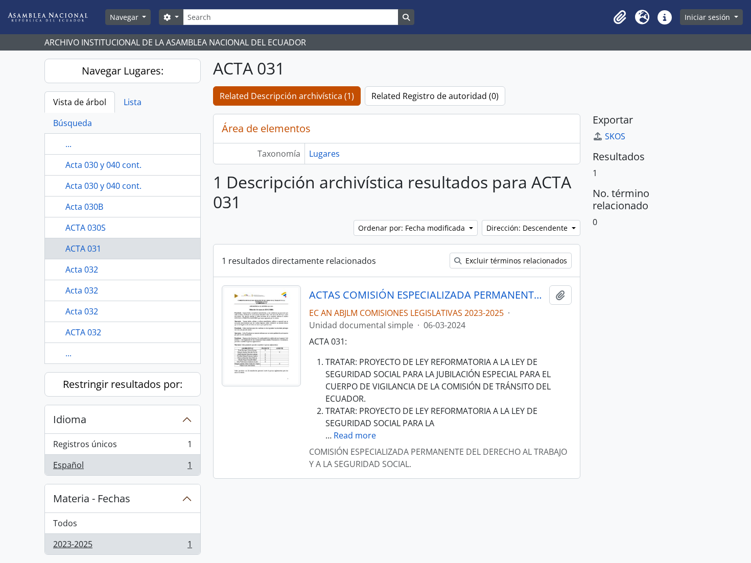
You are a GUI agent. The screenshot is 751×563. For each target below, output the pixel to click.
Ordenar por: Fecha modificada (412, 228)
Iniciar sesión (708, 17)
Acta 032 (81, 269)
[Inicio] (55, 17)
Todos (65, 523)
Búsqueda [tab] (72, 123)
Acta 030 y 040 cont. (103, 164)
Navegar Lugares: (122, 71)
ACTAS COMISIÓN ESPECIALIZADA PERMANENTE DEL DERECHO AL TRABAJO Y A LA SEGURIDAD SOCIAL (427, 295)
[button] (619, 17)
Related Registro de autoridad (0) (435, 96)
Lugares (324, 153)
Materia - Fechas (91, 498)
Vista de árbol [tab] (79, 102)
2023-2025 (122, 546)
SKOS (615, 136)
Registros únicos (122, 446)
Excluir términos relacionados (515, 260)
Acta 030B (84, 206)
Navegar (125, 17)
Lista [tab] (133, 102)
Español (122, 467)
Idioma (69, 419)
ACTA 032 (83, 332)
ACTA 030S (85, 227)
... (68, 144)
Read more (355, 435)
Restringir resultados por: (122, 384)
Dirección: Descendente (528, 228)
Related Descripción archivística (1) (287, 96)
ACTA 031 (83, 248)
